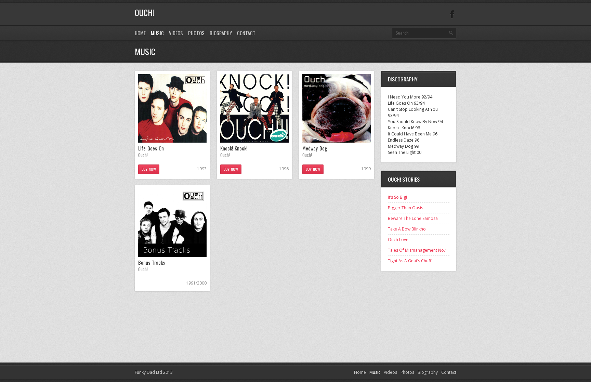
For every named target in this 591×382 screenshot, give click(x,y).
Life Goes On (151, 148)
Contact (246, 33)
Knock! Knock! (233, 148)
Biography (221, 33)
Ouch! (143, 155)
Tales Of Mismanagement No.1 (417, 250)
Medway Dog (314, 148)
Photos (196, 33)
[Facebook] (452, 14)
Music (157, 33)
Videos (176, 33)
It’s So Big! (397, 197)
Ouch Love (398, 239)
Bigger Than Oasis (405, 208)
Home (140, 33)
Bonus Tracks (151, 262)
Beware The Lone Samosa (413, 218)
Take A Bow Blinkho (407, 229)
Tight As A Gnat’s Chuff (409, 261)
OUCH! (144, 12)
